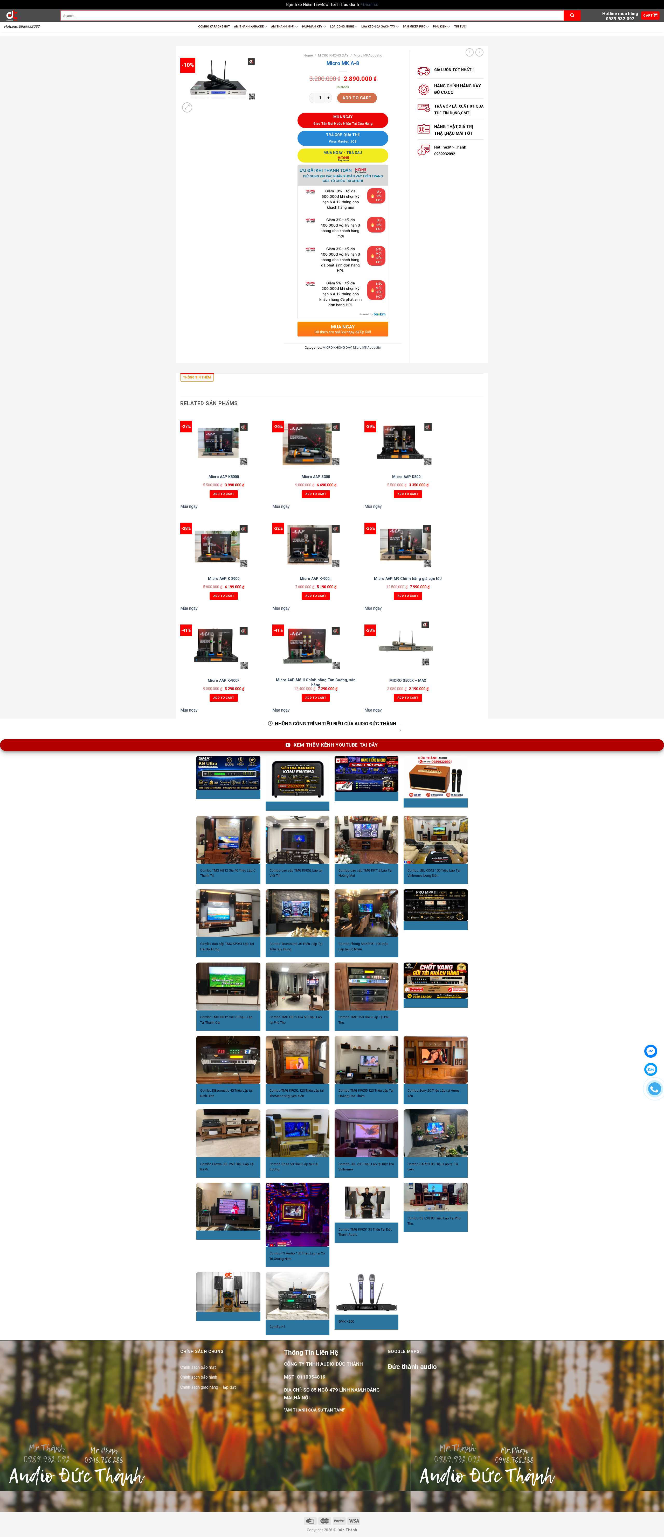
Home (308, 55)
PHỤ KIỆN (439, 26)
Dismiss (370, 4)
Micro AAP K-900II (315, 579)
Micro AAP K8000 (224, 477)
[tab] (197, 378)
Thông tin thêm (197, 377)
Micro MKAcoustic (368, 55)
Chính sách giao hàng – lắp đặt (208, 1387)
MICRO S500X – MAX (407, 680)
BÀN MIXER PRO (414, 26)
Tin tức (460, 26)
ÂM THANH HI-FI (282, 26)
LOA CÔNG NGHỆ (342, 26)
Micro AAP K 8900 (223, 579)
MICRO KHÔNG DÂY (333, 55)
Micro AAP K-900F (223, 680)
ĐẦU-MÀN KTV (312, 26)
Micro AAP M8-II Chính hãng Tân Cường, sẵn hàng (316, 682)
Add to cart (356, 97)
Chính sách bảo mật (198, 1367)
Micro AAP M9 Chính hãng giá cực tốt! (408, 579)
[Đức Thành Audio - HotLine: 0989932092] (28, 15)
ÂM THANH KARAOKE (249, 26)
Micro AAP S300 (316, 477)
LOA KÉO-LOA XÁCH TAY (378, 26)
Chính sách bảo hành (198, 1377)
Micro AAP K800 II (408, 477)
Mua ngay (189, 506)
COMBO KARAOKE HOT (214, 26)
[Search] (572, 15)
